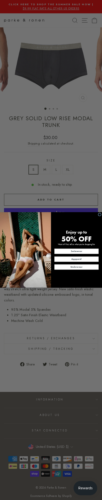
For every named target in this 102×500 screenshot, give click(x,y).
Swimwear (76, 251)
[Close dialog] (99, 214)
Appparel (76, 259)
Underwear (76, 267)
